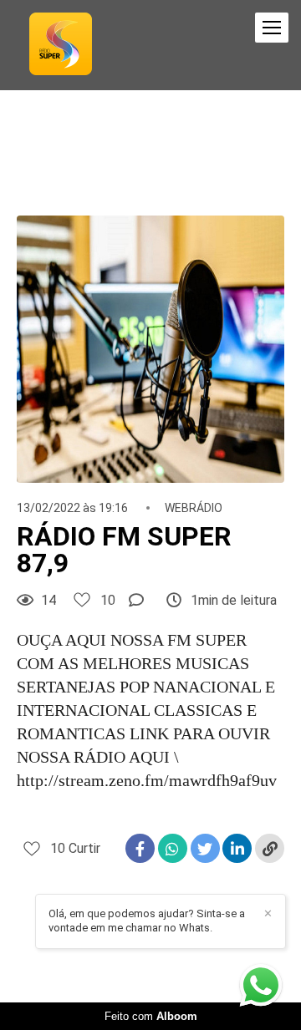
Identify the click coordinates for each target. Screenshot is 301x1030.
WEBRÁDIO (193, 508)
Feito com (151, 1016)
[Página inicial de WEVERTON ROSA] (60, 45)
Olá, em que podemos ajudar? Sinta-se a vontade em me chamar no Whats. (146, 920)
